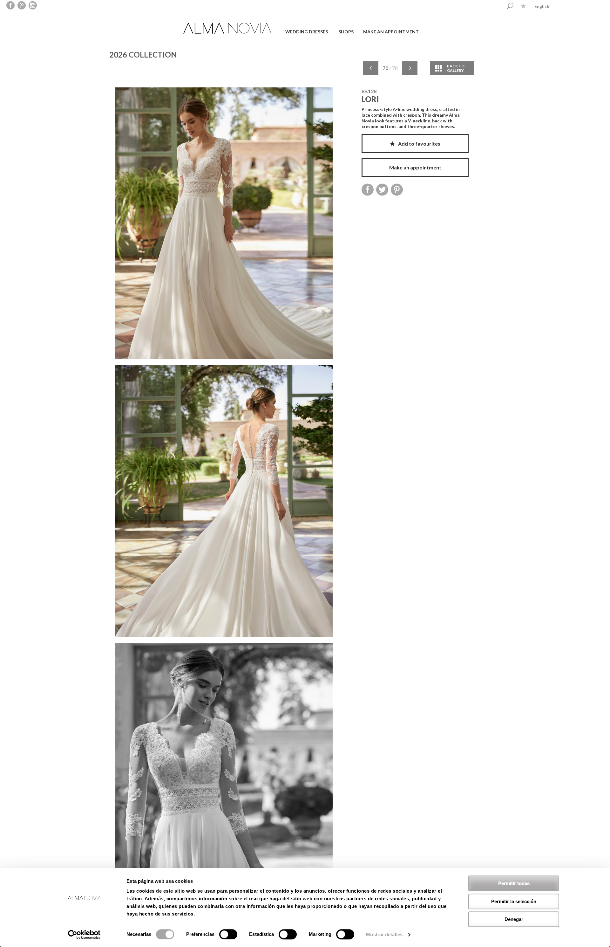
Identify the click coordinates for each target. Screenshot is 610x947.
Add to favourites (419, 144)
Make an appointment (391, 31)
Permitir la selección (513, 901)
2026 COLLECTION (143, 54)
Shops (346, 31)
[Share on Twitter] (382, 189)
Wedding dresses (306, 31)
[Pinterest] (21, 5)
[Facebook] (10, 5)
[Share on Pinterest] (397, 189)
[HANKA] (370, 68)
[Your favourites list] (523, 6)
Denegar (514, 919)
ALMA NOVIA (228, 28)
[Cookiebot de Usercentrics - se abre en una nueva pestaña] (84, 934)
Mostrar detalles (384, 934)
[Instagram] (33, 5)
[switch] (228, 934)
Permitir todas (514, 883)
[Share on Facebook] (368, 189)
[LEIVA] (409, 68)
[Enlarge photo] (224, 226)
